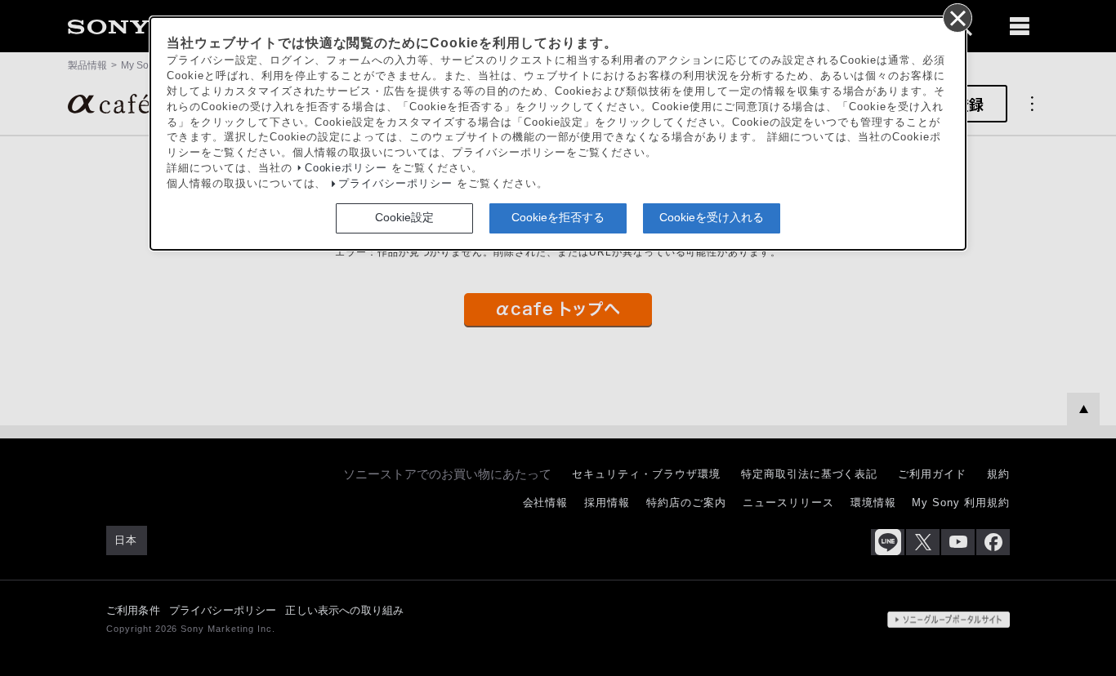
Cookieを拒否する (558, 217)
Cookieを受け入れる (711, 217)
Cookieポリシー (346, 168)
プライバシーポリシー (395, 183)
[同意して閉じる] (957, 17)
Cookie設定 (404, 217)
